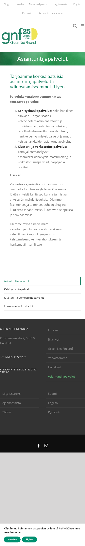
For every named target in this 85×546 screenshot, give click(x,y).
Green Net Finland (60, 349)
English (53, 403)
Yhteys (6, 412)
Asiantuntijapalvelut (16, 281)
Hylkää (29, 539)
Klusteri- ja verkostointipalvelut (42, 147)
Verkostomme (57, 358)
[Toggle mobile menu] (83, 26)
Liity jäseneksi (11, 393)
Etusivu (53, 330)
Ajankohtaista (11, 403)
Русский (54, 412)
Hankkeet (54, 367)
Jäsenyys (54, 339)
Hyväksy (12, 539)
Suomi (52, 393)
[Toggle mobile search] (75, 26)
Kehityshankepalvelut (34, 111)
